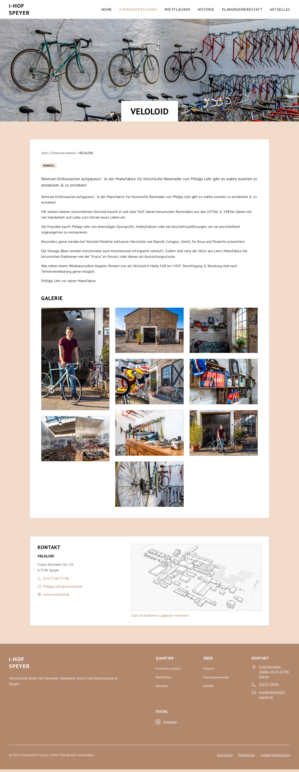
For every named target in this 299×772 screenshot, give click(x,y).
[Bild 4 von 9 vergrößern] (149, 381)
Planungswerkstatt (242, 9)
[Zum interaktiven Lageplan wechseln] (196, 577)
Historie (206, 9)
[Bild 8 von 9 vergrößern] (223, 381)
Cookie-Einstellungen (275, 755)
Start (44, 153)
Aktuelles (280, 9)
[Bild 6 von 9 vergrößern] (149, 484)
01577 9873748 (56, 578)
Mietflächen (177, 9)
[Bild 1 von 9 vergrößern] (75, 359)
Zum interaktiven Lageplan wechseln (160, 615)
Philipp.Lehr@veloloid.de (62, 586)
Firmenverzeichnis (138, 9)
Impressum (225, 755)
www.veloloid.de (56, 594)
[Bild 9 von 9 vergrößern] (223, 433)
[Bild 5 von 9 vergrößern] (149, 433)
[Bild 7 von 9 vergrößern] (223, 330)
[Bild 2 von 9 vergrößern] (75, 439)
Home (106, 9)
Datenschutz (246, 755)
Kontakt (208, 686)
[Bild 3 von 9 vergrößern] (149, 330)
